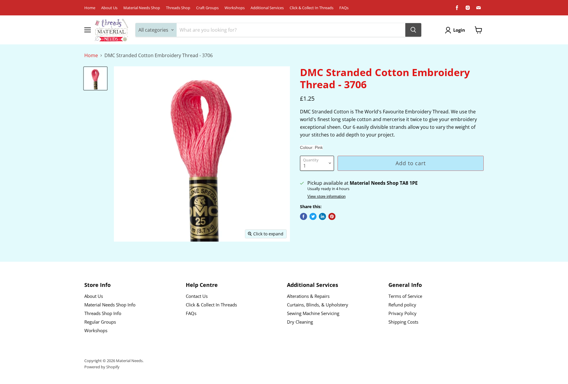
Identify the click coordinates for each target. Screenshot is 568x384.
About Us (109, 8)
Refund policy (402, 305)
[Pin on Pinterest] (331, 216)
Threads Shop (178, 8)
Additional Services (267, 8)
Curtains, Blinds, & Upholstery (317, 305)
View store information (326, 197)
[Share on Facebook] (303, 216)
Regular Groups (100, 322)
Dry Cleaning (300, 322)
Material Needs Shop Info (109, 305)
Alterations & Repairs (308, 296)
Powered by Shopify (102, 366)
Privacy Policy (402, 313)
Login (459, 30)
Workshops (235, 8)
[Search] (413, 30)
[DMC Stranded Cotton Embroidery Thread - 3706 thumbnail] (95, 78)
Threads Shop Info (102, 313)
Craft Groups (207, 8)
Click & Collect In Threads (311, 8)
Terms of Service (405, 296)
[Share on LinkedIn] (322, 216)
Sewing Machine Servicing (313, 313)
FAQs (343, 8)
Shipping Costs (403, 322)
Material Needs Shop (141, 8)
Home (89, 8)
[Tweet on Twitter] (313, 216)
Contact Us (197, 296)
